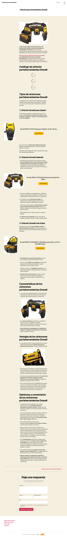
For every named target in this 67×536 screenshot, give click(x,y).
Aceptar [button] (42, 534)
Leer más (37, 534)
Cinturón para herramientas (9, 2)
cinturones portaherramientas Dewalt (31, 55)
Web (20, 500)
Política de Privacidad (9, 520)
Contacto (58, 2)
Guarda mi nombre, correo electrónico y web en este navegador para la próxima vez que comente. (34, 505)
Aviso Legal (7, 524)
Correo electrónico (37, 495)
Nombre (21, 495)
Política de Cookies (9, 522)
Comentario (21, 485)
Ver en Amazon (38, 133)
